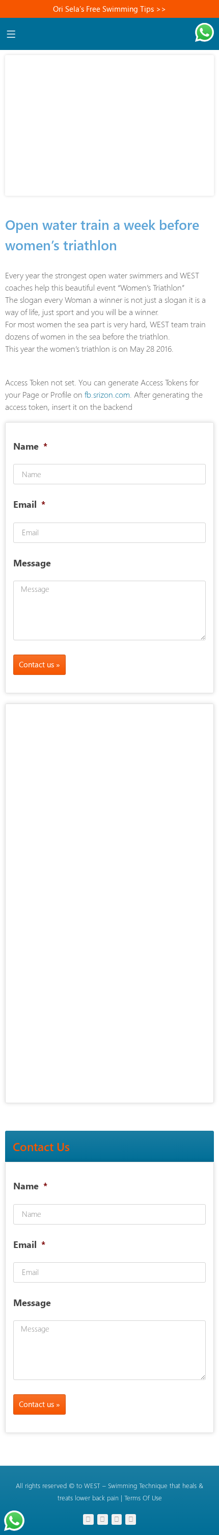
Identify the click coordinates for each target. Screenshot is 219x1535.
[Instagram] (88, 1519)
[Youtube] (102, 1519)
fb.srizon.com (107, 394)
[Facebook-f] (130, 1519)
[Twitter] (117, 1519)
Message (32, 563)
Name (27, 446)
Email (26, 504)
